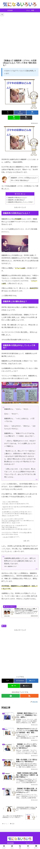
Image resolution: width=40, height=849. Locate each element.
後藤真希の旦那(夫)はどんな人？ (17, 197)
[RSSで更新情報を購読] (29, 696)
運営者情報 (10, 843)
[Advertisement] (20, 36)
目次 (18, 194)
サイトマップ (30, 843)
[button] (26, 118)
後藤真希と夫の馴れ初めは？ (16, 200)
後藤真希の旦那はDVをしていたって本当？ (20, 202)
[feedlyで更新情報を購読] (10, 696)
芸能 (5, 626)
